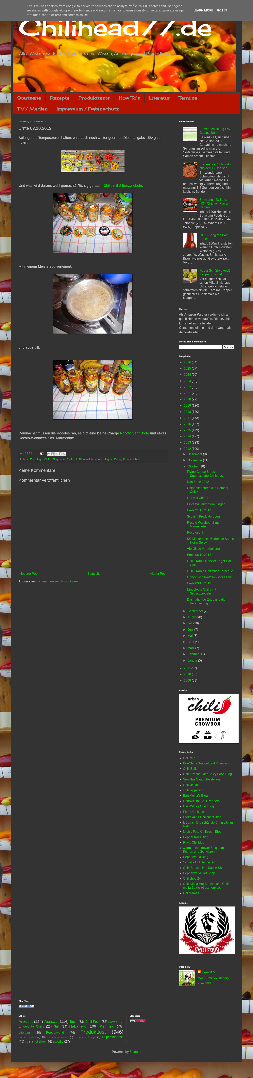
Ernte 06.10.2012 (199, 555)
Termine (188, 97)
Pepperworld (55, 1032)
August (193, 617)
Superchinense (113, 1037)
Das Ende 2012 (198, 482)
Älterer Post (158, 573)
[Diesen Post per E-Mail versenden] (49, 454)
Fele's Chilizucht (194, 811)
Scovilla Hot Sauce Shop (200, 862)
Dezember (195, 454)
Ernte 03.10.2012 (199, 583)
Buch (73, 1021)
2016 (188, 424)
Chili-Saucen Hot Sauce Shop (204, 867)
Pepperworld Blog (195, 857)
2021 (188, 393)
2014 (188, 436)
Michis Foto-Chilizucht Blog (202, 831)
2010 (188, 674)
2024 (188, 374)
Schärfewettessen (58, 1037)
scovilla (58, 1041)
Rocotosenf (195, 532)
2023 (188, 381)
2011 (187, 668)
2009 (188, 680)
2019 (188, 405)
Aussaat (51, 1021)
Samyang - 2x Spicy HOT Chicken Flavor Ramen (213, 203)
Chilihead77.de (115, 27)
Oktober (193, 466)
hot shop (40, 1041)
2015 (188, 430)
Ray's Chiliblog (193, 842)
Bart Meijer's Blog (195, 795)
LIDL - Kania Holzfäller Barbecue (210, 571)
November (195, 460)
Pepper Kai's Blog (195, 837)
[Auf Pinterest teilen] (64, 454)
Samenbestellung (29, 1037)
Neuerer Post (29, 573)
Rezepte (60, 97)
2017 (188, 418)
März (191, 648)
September (196, 611)
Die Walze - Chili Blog (198, 806)
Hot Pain (189, 758)
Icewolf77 (209, 972)
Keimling (107, 1026)
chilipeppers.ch (193, 790)
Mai (191, 635)
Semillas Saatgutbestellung (202, 779)
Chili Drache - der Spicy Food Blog (207, 774)
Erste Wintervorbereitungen (206, 504)
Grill (56, 1026)
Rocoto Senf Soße (134, 433)
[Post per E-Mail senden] (41, 453)
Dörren (112, 1021)
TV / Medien (32, 108)
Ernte (117, 459)
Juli (190, 623)
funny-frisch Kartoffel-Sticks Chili (209, 577)
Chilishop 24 (192, 878)
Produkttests (94, 97)
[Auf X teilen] (56, 454)
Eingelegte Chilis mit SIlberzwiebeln (74, 459)
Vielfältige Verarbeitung (203, 548)
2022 (188, 387)
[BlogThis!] (53, 454)
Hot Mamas (191, 893)
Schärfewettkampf (85, 1037)
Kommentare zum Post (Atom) (57, 581)
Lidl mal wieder (197, 498)
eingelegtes (105, 459)
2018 (188, 411)
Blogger (134, 1051)
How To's (129, 97)
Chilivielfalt (191, 785)
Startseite (29, 97)
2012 (188, 448)
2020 (188, 399)
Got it (222, 10)
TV (26, 1041)
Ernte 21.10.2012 (199, 510)
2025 (188, 368)
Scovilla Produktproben (203, 516)
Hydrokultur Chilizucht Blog (202, 817)
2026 (188, 362)
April (191, 642)
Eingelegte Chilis (40, 459)
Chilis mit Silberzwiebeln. (123, 186)
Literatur (159, 97)
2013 (188, 442)
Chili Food (92, 1021)
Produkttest (93, 1032)
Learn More (203, 10)
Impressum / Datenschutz (88, 108)
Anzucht (26, 1021)
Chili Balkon (191, 768)
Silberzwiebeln (132, 459)
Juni (191, 629)
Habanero (77, 1026)
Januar (193, 660)
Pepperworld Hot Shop (199, 873)
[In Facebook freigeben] (60, 454)
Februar (193, 654)
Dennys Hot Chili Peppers (201, 801)
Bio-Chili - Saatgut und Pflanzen (205, 763)
